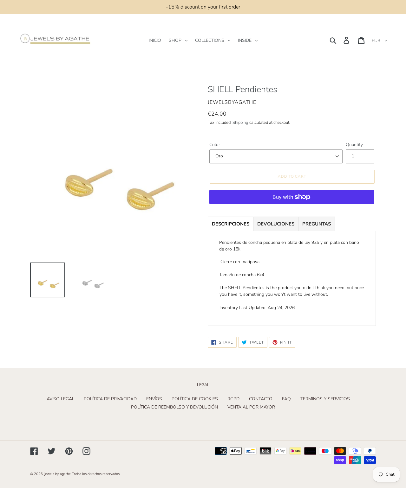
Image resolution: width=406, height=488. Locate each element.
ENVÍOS (154, 399)
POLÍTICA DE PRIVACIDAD (110, 399)
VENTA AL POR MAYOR (251, 407)
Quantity (354, 145)
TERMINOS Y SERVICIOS (325, 399)
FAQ (286, 399)
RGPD (233, 399)
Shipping (240, 122)
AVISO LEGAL (60, 399)
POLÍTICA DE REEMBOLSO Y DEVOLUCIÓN (174, 407)
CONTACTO (260, 399)
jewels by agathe (57, 474)
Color (214, 145)
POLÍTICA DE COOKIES (195, 399)
